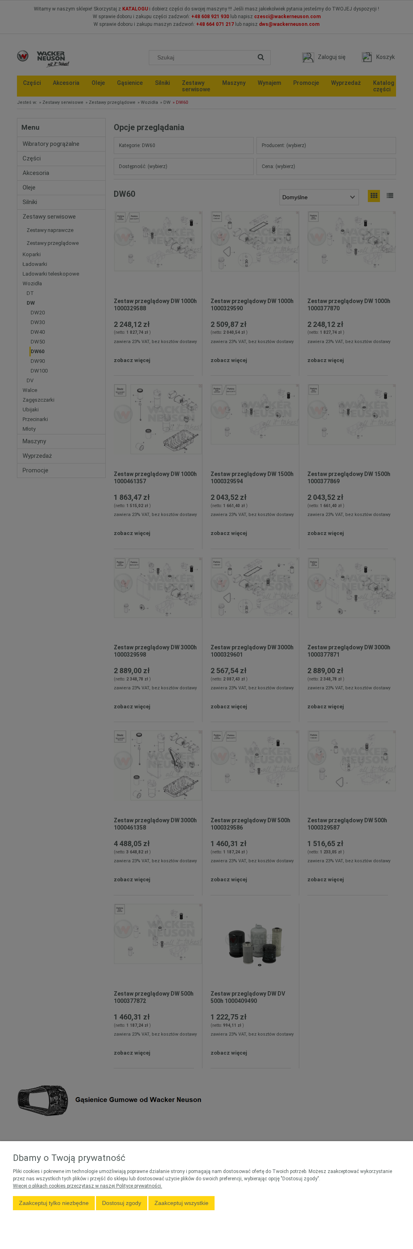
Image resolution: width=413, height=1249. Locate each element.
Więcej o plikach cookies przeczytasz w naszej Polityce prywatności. (87, 1186)
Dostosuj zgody (121, 1203)
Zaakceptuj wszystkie (181, 1203)
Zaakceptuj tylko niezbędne (54, 1203)
